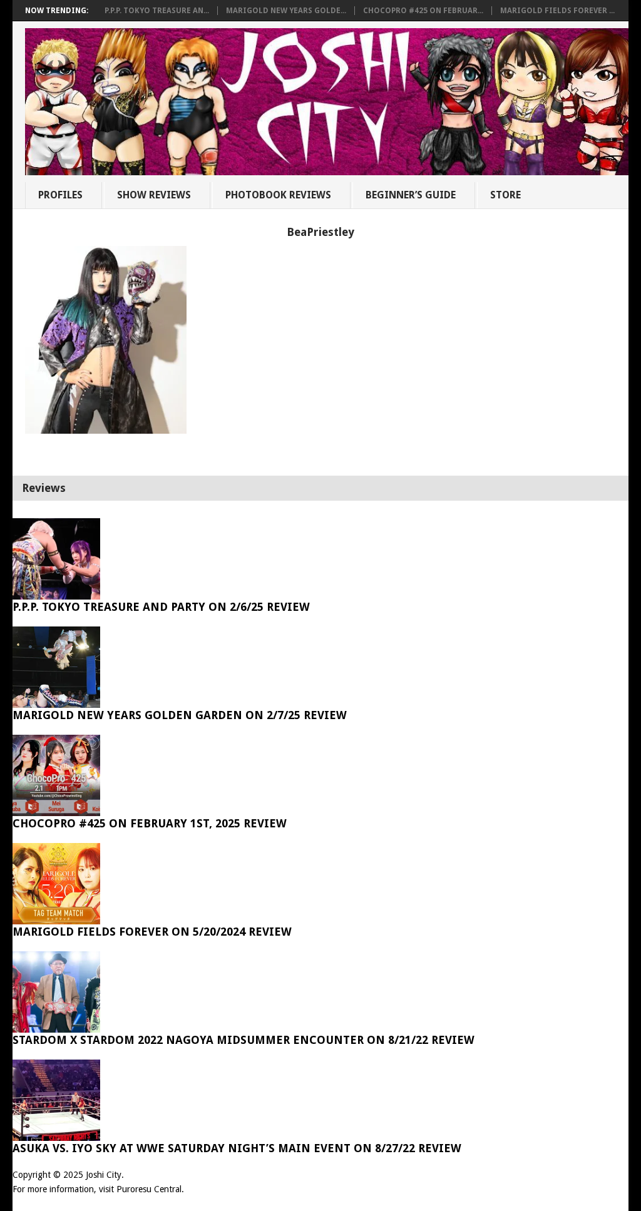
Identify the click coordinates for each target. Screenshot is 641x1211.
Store (505, 195)
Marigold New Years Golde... (286, 10)
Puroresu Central (149, 1189)
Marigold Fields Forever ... (557, 10)
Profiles (60, 195)
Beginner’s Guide (411, 195)
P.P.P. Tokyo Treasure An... (157, 10)
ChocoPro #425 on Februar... (423, 10)
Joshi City (103, 1175)
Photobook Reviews (278, 195)
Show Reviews (154, 195)
